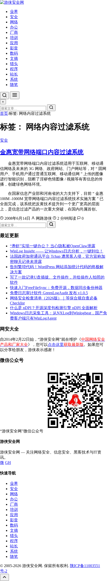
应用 (14, 43)
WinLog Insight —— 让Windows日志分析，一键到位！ (56, 251)
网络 (14, 22)
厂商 (14, 32)
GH (8, 462)
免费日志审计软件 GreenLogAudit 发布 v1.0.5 (49, 293)
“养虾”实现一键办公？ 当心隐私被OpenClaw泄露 (52, 246)
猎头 (14, 64)
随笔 (14, 85)
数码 (14, 53)
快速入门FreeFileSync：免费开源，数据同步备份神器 (56, 288)
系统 (14, 79)
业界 (14, 11)
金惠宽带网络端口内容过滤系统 (42, 152)
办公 (14, 27)
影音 (14, 48)
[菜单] (14, 95)
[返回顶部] (4, 577)
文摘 (14, 58)
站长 (14, 74)
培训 (14, 38)
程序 (14, 69)
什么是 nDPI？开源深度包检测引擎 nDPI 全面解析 (54, 308)
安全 (14, 17)
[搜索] (4, 95)
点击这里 (66, 344)
